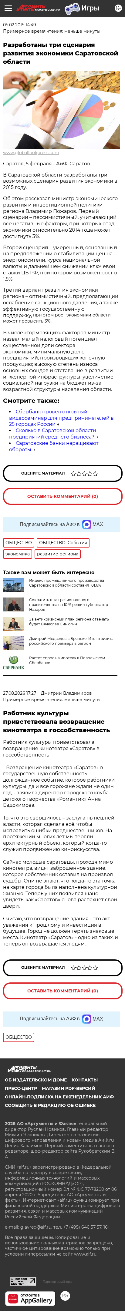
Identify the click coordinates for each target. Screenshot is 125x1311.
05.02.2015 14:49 (19, 25)
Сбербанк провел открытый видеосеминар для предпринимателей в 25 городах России (61, 418)
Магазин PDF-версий (68, 1088)
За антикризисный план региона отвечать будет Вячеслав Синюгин (69, 621)
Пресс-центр (21, 1088)
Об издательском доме (36, 1080)
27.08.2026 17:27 (19, 693)
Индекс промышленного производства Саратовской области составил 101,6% (66, 583)
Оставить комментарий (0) (62, 496)
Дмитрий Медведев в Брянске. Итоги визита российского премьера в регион (71, 641)
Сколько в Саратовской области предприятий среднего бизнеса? (52, 434)
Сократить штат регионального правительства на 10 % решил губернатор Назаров (68, 605)
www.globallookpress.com (31, 152)
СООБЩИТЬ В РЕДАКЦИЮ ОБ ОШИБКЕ (50, 1105)
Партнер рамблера (57, 1281)
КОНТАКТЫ (85, 1080)
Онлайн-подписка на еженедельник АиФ (59, 1097)
